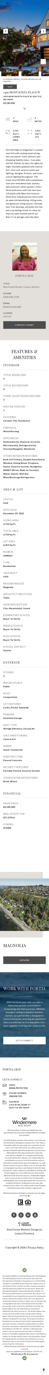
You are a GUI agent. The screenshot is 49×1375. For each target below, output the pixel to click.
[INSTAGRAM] (21, 1215)
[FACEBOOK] (14, 1215)
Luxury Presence (24, 1233)
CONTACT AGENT (24, 325)
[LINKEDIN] (28, 1215)
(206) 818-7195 (11, 297)
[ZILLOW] (35, 1215)
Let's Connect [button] (24, 1040)
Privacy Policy (36, 1247)
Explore (24, 960)
